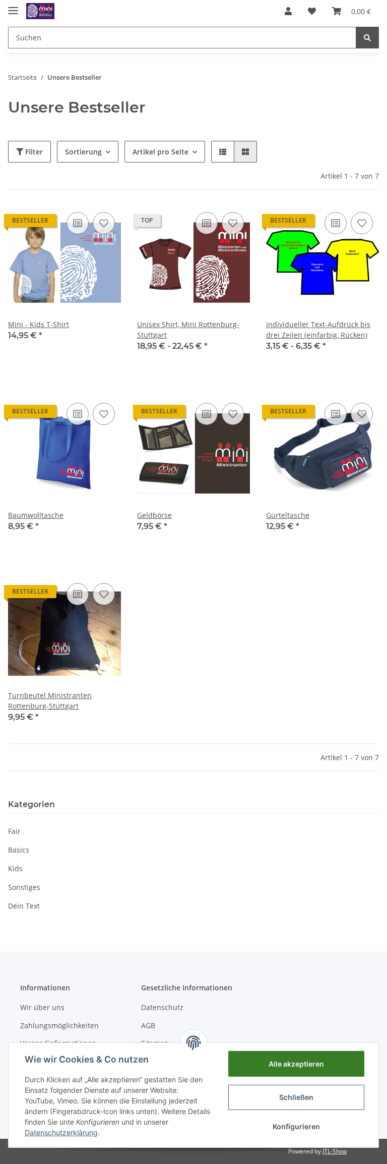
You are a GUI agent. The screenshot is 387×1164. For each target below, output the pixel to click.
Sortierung (83, 151)
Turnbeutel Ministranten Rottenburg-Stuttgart (50, 701)
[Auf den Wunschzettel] (104, 223)
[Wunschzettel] (312, 11)
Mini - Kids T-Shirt (38, 324)
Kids (15, 868)
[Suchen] (367, 37)
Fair (14, 831)
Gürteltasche (287, 515)
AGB (148, 1025)
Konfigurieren (296, 1126)
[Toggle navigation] (13, 6)
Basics (18, 850)
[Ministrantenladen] (40, 11)
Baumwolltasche (35, 515)
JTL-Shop (334, 1151)
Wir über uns (42, 1007)
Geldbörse (154, 515)
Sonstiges (24, 887)
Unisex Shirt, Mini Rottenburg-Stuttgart (188, 330)
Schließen (296, 1097)
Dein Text (24, 906)
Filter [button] (33, 151)
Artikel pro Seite (160, 151)
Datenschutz (162, 1007)
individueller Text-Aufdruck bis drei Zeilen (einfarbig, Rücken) (318, 330)
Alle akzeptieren (296, 1064)
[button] (288, 11)
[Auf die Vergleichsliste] (78, 223)
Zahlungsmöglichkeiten (59, 1025)
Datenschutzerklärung (61, 1132)
